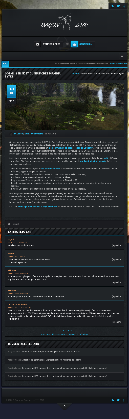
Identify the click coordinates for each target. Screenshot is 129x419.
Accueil (75, 73)
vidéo (106, 158)
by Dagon (18, 134)
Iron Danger (122, 63)
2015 (27, 134)
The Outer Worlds (110, 63)
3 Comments (37, 134)
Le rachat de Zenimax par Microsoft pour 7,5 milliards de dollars (50, 351)
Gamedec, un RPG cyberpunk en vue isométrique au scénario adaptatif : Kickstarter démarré (64, 368)
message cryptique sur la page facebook (37, 207)
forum (50, 168)
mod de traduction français (93, 161)
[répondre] (116, 245)
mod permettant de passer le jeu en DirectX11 (71, 148)
